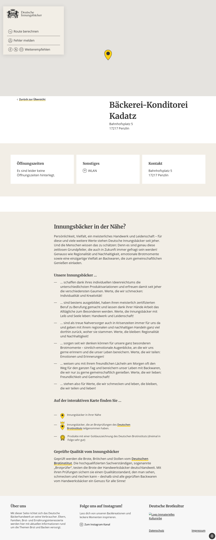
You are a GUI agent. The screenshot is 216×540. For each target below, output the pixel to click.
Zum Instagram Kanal (97, 524)
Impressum (198, 530)
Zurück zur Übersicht (32, 99)
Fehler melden (24, 40)
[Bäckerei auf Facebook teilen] (10, 49)
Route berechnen (26, 31)
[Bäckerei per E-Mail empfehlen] (21, 49)
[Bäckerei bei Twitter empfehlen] (16, 49)
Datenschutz (156, 530)
